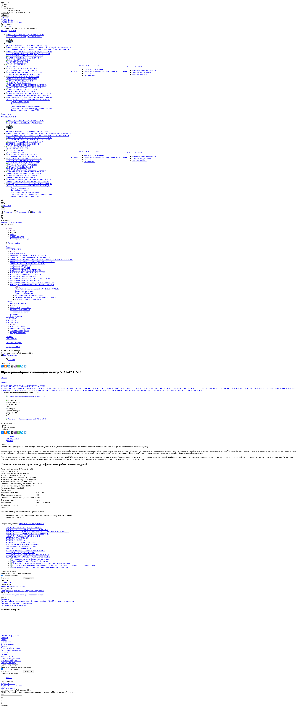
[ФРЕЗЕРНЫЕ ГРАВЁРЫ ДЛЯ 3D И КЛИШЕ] (38, 35)
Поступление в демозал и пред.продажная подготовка (22, 591)
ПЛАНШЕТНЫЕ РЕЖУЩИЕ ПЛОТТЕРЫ (267, 388)
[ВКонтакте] (2, 366)
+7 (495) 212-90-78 (8, 20)
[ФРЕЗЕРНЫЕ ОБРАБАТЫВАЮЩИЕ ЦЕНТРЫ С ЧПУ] (38, 52)
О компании (6, 642)
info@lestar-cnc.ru (10, 355)
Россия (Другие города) (19, 239)
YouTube (11, 360)
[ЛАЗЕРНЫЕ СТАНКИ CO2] (38, 60)
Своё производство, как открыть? (14, 605)
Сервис (4, 646)
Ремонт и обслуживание (10, 648)
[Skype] (21, 366)
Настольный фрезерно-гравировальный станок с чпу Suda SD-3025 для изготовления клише (37, 601)
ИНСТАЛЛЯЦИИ (17, 326)
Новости (4, 638)
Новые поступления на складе (13, 586)
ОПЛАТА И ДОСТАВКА (20, 308)
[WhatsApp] (18, 366)
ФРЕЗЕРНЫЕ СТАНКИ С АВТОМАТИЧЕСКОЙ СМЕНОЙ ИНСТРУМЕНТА (110, 388)
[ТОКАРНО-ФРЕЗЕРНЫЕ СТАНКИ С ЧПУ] (38, 56)
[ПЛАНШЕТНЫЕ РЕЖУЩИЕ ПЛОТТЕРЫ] (38, 73)
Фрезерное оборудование (11, 661)
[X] (12, 366)
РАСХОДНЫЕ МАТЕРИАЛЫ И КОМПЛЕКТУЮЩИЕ (37, 289)
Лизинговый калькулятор (11, 650)
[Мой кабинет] (2, 201)
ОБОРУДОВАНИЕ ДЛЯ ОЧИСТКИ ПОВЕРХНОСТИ (137, 390)
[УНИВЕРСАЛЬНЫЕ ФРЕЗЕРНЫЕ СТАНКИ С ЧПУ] (38, 41)
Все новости (6, 582)
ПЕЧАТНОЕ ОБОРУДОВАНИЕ (34, 390)
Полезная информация (10, 636)
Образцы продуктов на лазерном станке (17, 603)
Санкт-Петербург (17, 237)
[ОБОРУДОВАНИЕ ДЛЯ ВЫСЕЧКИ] (38, 89)
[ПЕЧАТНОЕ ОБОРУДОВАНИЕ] (38, 81)
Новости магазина (10, 576)
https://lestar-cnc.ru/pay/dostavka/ (31, 524)
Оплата (4, 654)
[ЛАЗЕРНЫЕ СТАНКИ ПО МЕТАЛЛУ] (38, 68)
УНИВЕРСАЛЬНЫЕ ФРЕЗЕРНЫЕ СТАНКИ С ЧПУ (58, 388)
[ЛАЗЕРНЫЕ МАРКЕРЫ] (38, 64)
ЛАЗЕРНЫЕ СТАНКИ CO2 (188, 388)
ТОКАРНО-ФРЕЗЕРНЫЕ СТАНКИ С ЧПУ (159, 388)
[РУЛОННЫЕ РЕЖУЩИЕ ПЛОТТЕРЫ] (38, 77)
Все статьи (5, 599)
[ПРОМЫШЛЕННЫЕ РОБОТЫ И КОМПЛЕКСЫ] (38, 85)
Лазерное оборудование (10, 659)
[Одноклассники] (5, 366)
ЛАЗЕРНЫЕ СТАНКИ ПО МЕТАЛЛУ (234, 388)
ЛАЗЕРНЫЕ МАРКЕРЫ (209, 388)
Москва (13, 235)
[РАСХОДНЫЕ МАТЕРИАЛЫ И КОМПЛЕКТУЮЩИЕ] (38, 98)
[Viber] (15, 366)
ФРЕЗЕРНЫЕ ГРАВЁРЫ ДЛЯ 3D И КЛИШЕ (19, 388)
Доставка (4, 652)
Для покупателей (8, 644)
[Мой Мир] (8, 366)
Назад (12, 230)
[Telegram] (25, 366)
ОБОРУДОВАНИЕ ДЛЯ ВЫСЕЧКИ (101, 390)
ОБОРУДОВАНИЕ (17, 253)
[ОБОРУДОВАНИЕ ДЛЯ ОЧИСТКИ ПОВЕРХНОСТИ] (38, 93)
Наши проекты (7, 656)
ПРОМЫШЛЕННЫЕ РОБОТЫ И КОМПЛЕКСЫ (67, 390)
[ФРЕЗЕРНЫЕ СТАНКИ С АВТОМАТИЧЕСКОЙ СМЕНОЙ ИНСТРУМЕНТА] (38, 47)
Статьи (3, 640)
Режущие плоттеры (8, 663)
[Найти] (2, 697)
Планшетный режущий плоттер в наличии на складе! (22, 595)
